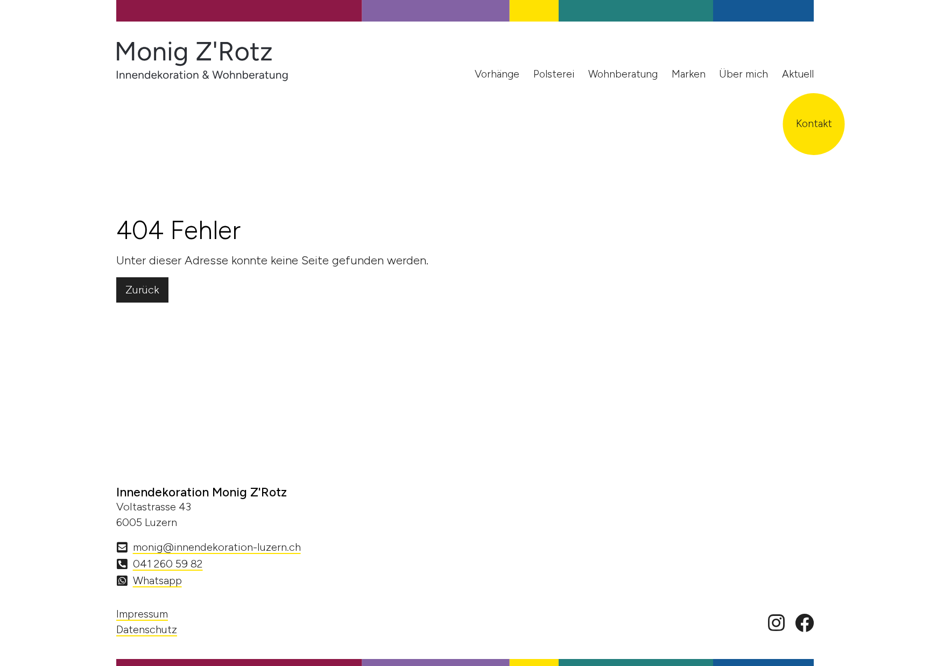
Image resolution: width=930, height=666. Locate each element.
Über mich (743, 74)
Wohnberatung (623, 74)
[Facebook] (804, 623)
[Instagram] (776, 623)
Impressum (142, 613)
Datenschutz (146, 629)
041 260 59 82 (168, 563)
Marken (689, 74)
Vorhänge (497, 74)
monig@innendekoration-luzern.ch (217, 547)
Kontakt (814, 123)
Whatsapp (157, 580)
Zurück (142, 289)
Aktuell (798, 74)
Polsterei (554, 74)
